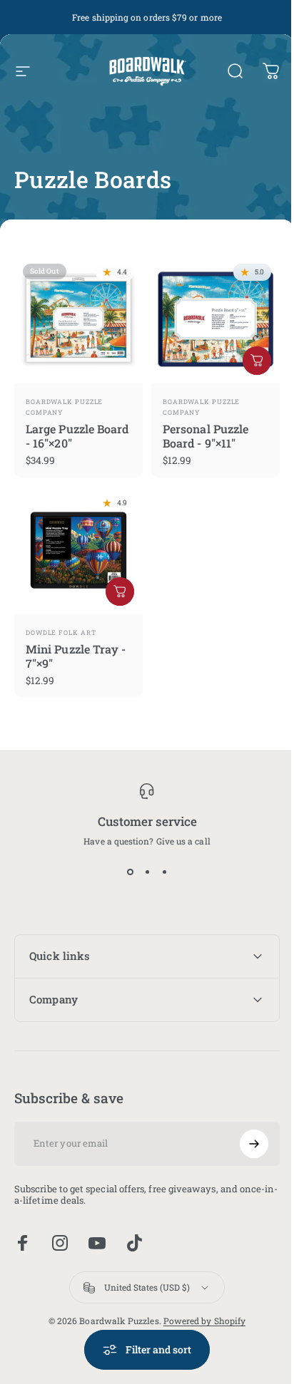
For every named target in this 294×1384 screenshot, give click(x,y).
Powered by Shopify (199, 1310)
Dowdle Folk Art (61, 632)
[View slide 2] (147, 872)
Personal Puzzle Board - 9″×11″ (205, 435)
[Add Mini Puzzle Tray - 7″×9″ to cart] (120, 591)
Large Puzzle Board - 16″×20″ (77, 435)
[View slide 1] (129, 872)
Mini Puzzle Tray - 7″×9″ (76, 656)
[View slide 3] (164, 872)
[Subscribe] (243, 1133)
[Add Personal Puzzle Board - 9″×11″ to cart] (257, 360)
